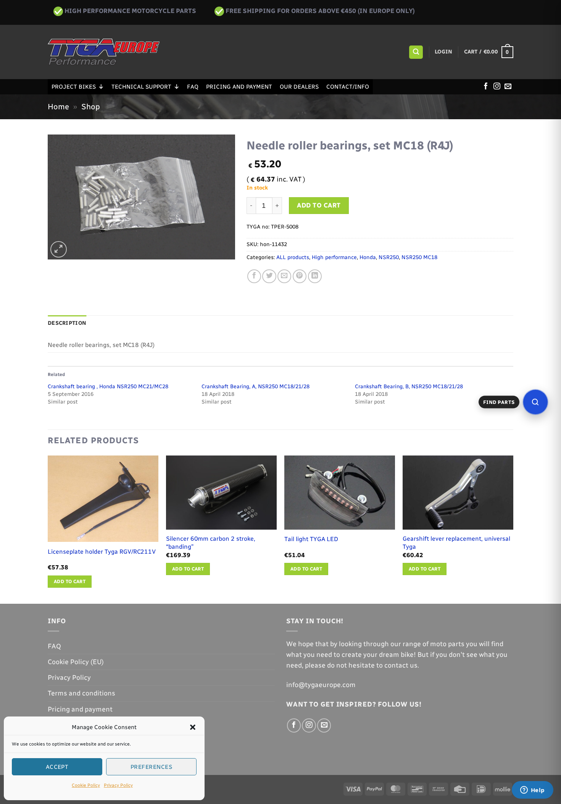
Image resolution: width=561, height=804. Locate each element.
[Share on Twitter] (269, 276)
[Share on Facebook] (254, 276)
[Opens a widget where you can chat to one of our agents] (532, 790)
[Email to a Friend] (284, 276)
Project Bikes (74, 86)
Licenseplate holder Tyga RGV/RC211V (102, 551)
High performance (334, 257)
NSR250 (389, 257)
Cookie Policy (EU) (76, 662)
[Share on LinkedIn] (315, 276)
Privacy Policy (118, 785)
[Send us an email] (508, 87)
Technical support (141, 86)
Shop (90, 106)
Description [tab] (67, 323)
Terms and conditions (81, 693)
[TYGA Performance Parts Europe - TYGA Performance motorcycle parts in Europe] (104, 52)
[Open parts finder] (535, 402)
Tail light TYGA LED (311, 539)
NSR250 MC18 (419, 257)
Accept (57, 766)
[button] (193, 727)
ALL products (292, 257)
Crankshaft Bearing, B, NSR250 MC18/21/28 (409, 386)
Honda (367, 257)
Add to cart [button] (69, 581)
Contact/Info (347, 86)
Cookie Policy (86, 785)
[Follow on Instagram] (496, 87)
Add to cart (319, 205)
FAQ (192, 86)
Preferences (151, 766)
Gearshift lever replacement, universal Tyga (456, 542)
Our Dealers (299, 86)
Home (58, 106)
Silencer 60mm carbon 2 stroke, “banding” (210, 542)
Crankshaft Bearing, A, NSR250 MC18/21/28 (256, 386)
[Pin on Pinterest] (299, 276)
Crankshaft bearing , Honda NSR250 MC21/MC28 (108, 386)
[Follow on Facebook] (485, 87)
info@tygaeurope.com (321, 685)
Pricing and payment (239, 86)
